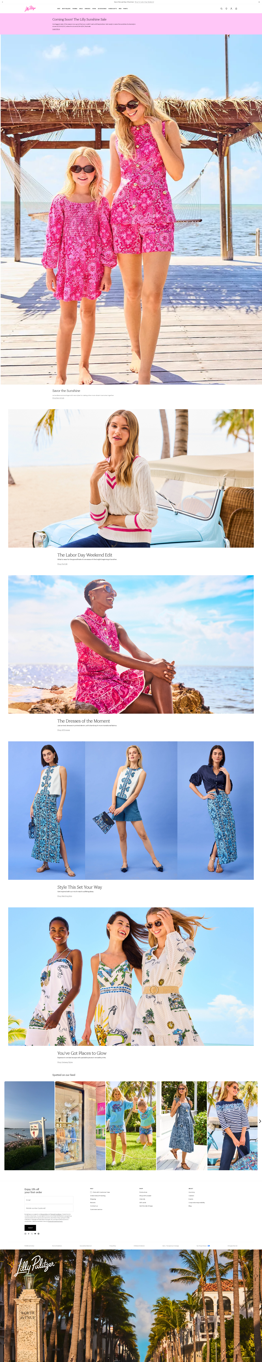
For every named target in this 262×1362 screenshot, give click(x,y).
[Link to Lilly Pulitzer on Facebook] (28, 1233)
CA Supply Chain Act (232, 1246)
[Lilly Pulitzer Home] (30, 8)
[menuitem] (221, 8)
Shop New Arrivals (58, 398)
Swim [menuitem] (94, 8)
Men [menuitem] (120, 8)
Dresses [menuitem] (87, 8)
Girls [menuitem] (81, 8)
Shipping (93, 1199)
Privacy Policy (44, 1214)
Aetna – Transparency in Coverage (171, 1246)
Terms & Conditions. (56, 1214)
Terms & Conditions (57, 1246)
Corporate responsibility (197, 1202)
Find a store (143, 1192)
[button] (259, 2)
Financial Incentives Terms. (55, 1221)
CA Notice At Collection (139, 1246)
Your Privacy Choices (202, 1246)
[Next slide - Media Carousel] (260, 1121)
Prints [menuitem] (125, 8)
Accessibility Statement (86, 1246)
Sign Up (30, 1228)
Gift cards (142, 1202)
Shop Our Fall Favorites (171, 2)
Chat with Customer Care (101, 1192)
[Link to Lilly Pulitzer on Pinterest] (38, 1233)
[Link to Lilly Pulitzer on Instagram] (25, 1233)
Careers (191, 1196)
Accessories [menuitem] (102, 8)
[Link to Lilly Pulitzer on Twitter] (32, 1233)
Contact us (94, 1206)
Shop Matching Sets (64, 896)
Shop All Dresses (63, 730)
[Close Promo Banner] (2, 2)
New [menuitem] (58, 8)
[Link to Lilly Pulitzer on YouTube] (35, 1233)
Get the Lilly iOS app (146, 1206)
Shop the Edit (62, 564)
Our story (192, 1192)
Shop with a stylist (145, 1196)
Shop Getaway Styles (65, 1062)
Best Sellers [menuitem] (66, 8)
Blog (190, 1206)
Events (191, 1199)
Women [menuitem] (74, 8)
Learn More (56, 29)
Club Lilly (142, 1199)
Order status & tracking (97, 1196)
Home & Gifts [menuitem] (112, 8)
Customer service (96, 1209)
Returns (92, 1202)
